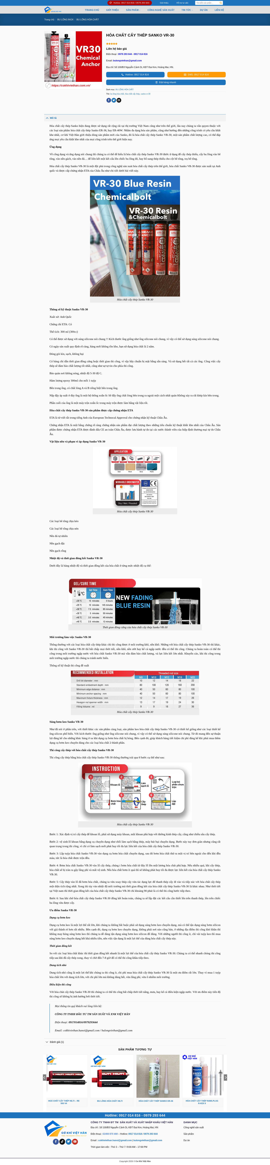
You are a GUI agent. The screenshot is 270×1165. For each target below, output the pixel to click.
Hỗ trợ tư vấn (182, 3)
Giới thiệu (164, 3)
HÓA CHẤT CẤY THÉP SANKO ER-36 (156, 1101)
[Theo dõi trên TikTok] (62, 1142)
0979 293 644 (125, 54)
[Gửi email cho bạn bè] (119, 100)
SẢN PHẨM (132, 10)
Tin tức (186, 10)
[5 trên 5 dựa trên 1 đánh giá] (166, 44)
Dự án (204, 10)
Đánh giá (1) (57, 1042)
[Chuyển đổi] (47, 118)
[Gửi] (221, 3)
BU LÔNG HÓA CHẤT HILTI (110, 1101)
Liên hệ (219, 10)
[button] (48, 85)
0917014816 (76, 1022)
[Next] (225, 1083)
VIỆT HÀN (123, 1014)
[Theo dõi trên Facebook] (56, 1142)
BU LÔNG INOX (65, 19)
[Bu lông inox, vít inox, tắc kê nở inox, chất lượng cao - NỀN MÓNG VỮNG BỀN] (59, 10)
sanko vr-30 (145, 94)
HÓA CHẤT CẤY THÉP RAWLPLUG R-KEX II (202, 1102)
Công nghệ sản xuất (161, 10)
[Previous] (44, 1083)
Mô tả (53, 118)
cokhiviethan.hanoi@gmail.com (81, 1030)
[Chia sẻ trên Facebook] (108, 100)
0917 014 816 (141, 54)
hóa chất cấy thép (132, 94)
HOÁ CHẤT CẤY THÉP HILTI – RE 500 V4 (63, 1102)
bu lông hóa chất (117, 94)
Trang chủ (92, 10)
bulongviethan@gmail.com (127, 60)
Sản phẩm (189, 1134)
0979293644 (91, 1022)
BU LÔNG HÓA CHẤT (87, 19)
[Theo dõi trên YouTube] (75, 1142)
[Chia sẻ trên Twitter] (114, 100)
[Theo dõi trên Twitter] (69, 1142)
